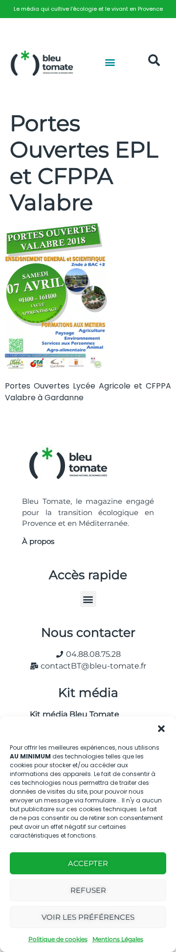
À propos (38, 541)
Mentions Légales (117, 939)
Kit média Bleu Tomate (70, 714)
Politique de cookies (58, 939)
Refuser (88, 890)
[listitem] (88, 9)
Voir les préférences (88, 917)
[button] (161, 729)
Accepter (88, 863)
